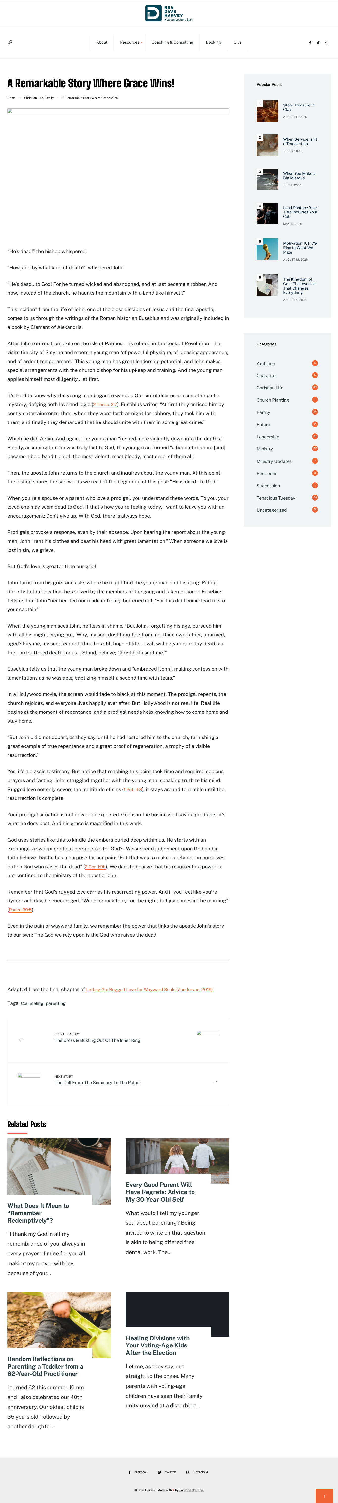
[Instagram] (326, 42)
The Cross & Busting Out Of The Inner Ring (97, 1037)
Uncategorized (272, 510)
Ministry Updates (274, 461)
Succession (268, 485)
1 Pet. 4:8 (133, 789)
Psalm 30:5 (20, 909)
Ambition (266, 363)
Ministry (265, 448)
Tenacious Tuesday (276, 498)
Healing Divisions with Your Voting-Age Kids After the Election (158, 1345)
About (101, 42)
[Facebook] (310, 42)
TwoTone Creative (191, 1490)
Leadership (268, 436)
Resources (129, 42)
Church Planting (273, 400)
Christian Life (33, 98)
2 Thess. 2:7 (105, 404)
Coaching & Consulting (172, 42)
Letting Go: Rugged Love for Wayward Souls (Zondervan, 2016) (149, 989)
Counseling (32, 1003)
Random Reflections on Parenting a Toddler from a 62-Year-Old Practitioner (45, 1366)
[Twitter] (318, 42)
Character (267, 375)
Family (49, 98)
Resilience (267, 473)
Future (263, 424)
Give (238, 42)
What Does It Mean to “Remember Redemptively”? (38, 1213)
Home (11, 98)
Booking (213, 42)
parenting (56, 1003)
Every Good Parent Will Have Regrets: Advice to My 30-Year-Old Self (160, 1192)
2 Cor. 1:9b (95, 866)
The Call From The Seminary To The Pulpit (97, 1080)
